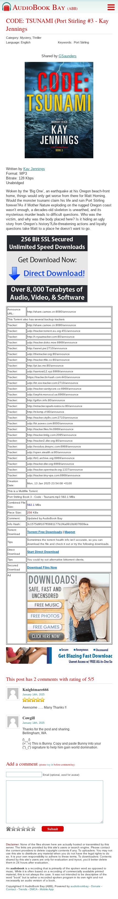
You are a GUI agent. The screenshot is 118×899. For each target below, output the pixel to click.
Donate (95, 886)
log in (50, 764)
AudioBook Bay (45, 7)
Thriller (36, 37)
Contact (11, 889)
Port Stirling (81, 42)
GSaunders (68, 56)
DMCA (33, 889)
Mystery (25, 37)
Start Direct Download (43, 551)
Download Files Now (42, 567)
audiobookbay (80, 886)
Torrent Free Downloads (44, 532)
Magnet (69, 532)
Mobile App (47, 889)
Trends (22, 889)
